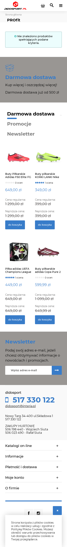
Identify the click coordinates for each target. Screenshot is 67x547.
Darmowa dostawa (31, 114)
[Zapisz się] (57, 370)
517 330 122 (33, 400)
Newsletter (21, 134)
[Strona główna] (15, 5)
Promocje (19, 124)
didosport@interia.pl (20, 406)
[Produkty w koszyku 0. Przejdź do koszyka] (42, 5)
